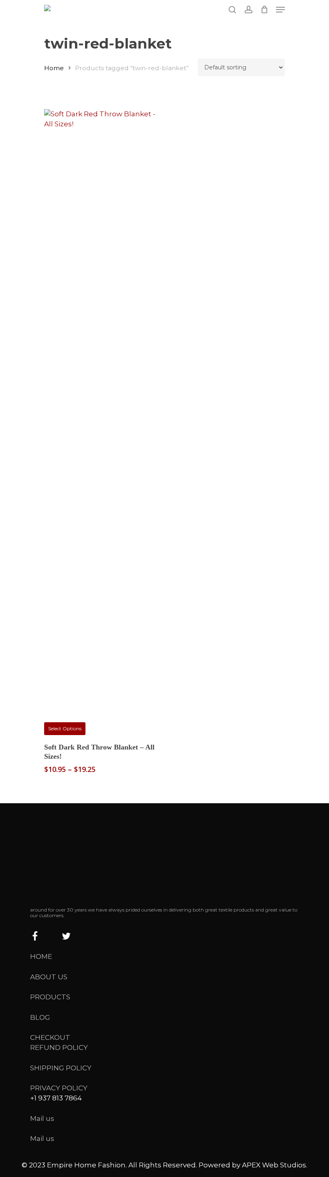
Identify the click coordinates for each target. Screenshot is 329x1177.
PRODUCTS (50, 997)
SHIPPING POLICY (60, 1068)
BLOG (40, 1017)
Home (54, 68)
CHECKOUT (50, 1037)
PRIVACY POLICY (58, 1088)
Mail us (42, 1118)
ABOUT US (48, 977)
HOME (41, 956)
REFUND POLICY (59, 1047)
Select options (64, 728)
